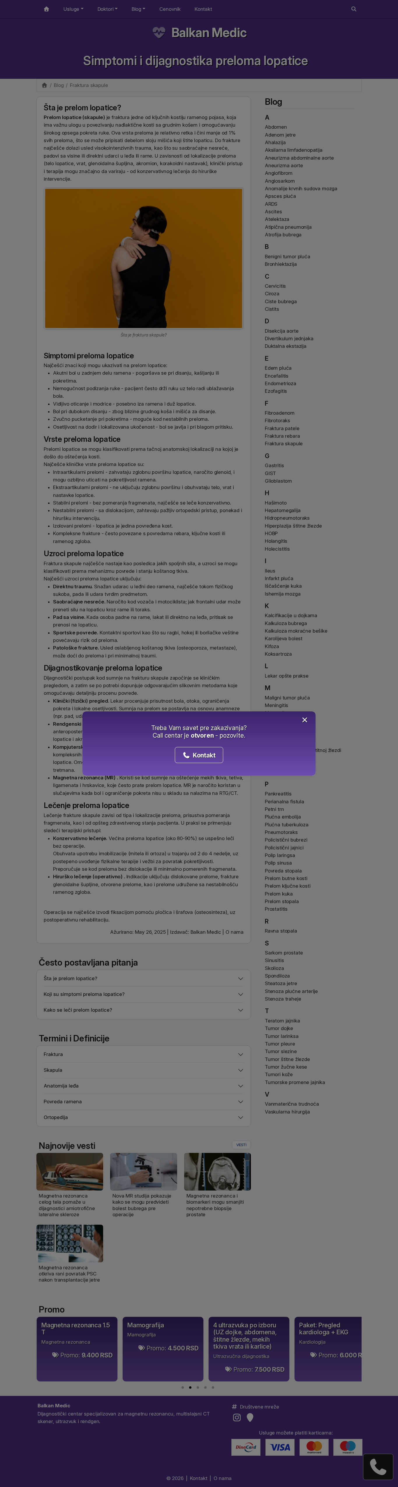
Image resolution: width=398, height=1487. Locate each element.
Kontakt (203, 755)
